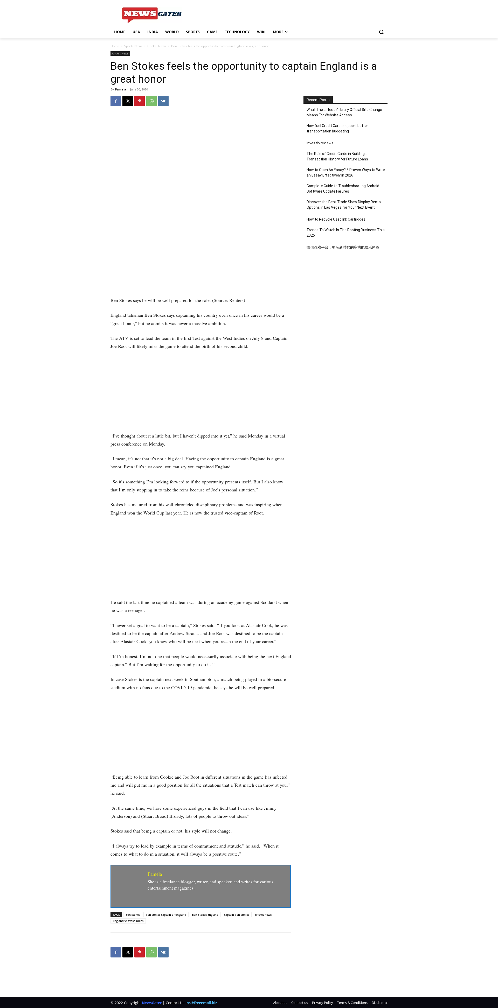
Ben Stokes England (205, 915)
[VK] (163, 101)
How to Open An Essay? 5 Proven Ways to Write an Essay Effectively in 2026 (346, 172)
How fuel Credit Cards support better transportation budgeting (337, 128)
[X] (127, 101)
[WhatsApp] (151, 101)
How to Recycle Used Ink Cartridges (336, 219)
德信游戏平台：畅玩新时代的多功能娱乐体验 (343, 247)
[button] (381, 32)
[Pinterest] (139, 101)
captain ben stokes (236, 915)
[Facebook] (115, 101)
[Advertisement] (200, 258)
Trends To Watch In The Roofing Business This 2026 (346, 232)
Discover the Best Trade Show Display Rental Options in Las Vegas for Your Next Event (344, 204)
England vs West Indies (128, 921)
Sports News (133, 46)
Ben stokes (133, 915)
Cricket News (156, 46)
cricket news (263, 915)
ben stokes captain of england (166, 915)
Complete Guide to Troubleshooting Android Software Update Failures (343, 188)
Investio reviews (320, 143)
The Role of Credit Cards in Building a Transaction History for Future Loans (337, 156)
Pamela (120, 89)
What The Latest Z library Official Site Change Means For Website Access (344, 112)
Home (114, 46)
